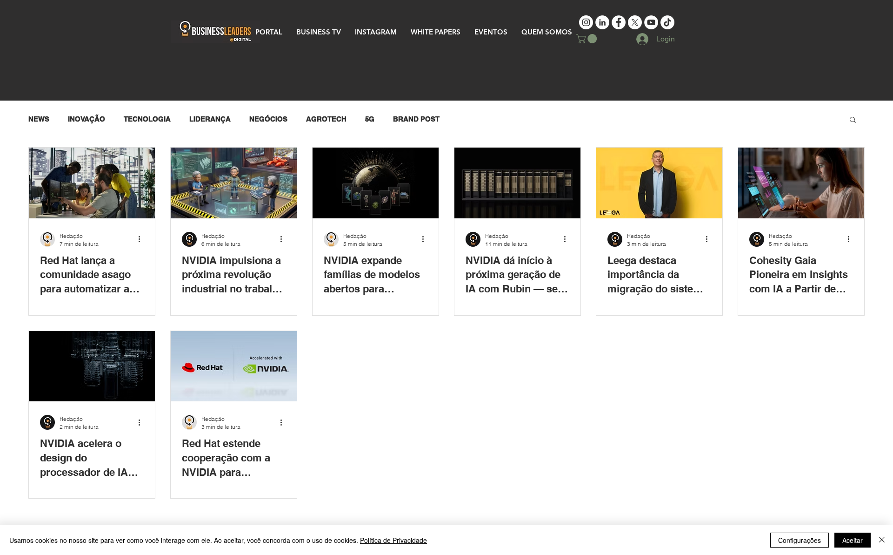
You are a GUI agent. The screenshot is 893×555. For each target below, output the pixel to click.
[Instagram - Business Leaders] (586, 22)
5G (369, 119)
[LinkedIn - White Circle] (602, 22)
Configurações (799, 540)
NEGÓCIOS (268, 119)
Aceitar (852, 540)
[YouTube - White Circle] (651, 22)
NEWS (38, 119)
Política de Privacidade (393, 540)
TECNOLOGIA (147, 119)
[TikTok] (667, 22)
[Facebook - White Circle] (619, 22)
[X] (635, 22)
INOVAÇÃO (86, 119)
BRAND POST (416, 119)
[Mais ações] (142, 239)
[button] (587, 38)
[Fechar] (881, 540)
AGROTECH (326, 119)
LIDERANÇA (210, 119)
